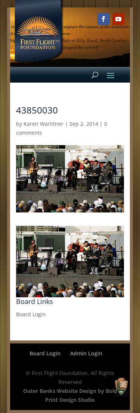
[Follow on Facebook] (103, 19)
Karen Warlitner (43, 123)
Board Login (31, 314)
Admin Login (86, 353)
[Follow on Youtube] (118, 19)
